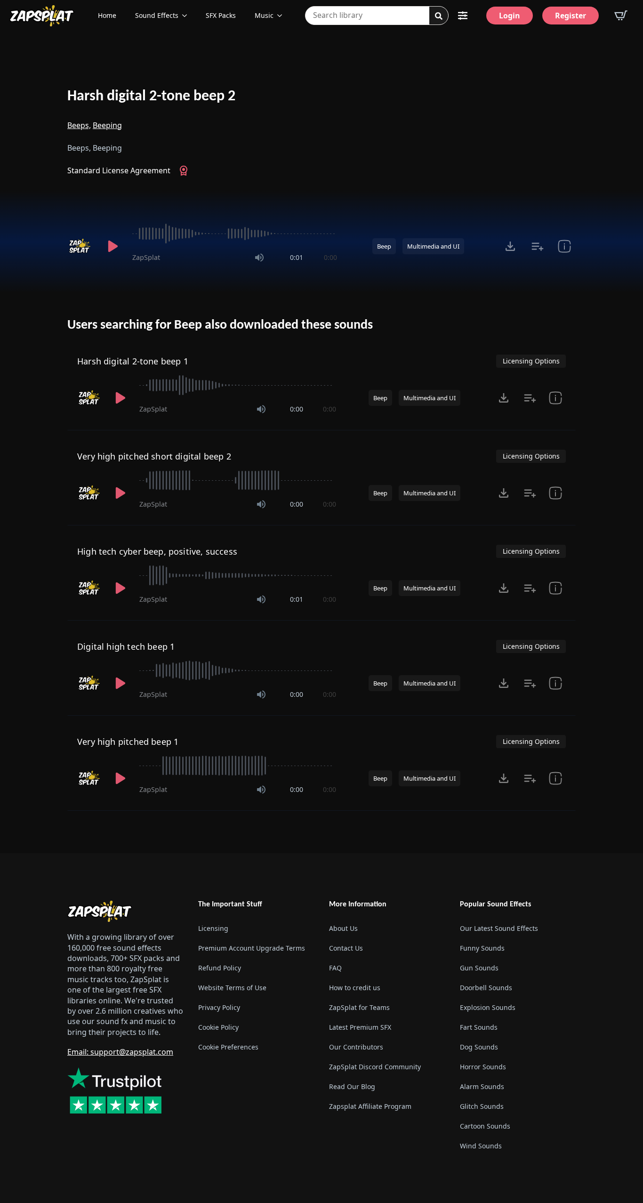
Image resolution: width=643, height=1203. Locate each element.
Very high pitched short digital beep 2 (154, 456)
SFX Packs (221, 15)
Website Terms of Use (232, 987)
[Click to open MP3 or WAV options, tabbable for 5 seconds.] (510, 246)
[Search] (438, 16)
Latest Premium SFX (360, 1027)
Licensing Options (531, 360)
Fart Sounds (479, 1027)
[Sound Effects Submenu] (187, 15)
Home (107, 15)
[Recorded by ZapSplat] (80, 246)
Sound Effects (156, 15)
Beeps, (79, 125)
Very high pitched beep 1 (127, 741)
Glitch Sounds (482, 1106)
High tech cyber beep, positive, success (157, 551)
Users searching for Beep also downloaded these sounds (220, 325)
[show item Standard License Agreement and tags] (564, 246)
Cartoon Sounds (485, 1126)
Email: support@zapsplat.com (120, 1052)
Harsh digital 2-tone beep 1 (132, 361)
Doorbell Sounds (486, 987)
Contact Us (346, 948)
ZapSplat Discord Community (375, 1066)
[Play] (112, 246)
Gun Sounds (479, 967)
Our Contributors (356, 1046)
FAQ (335, 967)
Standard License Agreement (118, 170)
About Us (343, 928)
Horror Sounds (483, 1066)
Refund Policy (219, 967)
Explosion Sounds (487, 1007)
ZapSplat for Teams (359, 1007)
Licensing (213, 928)
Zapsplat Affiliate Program (370, 1106)
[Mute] (259, 257)
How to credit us (354, 987)
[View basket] (621, 15)
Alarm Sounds (482, 1086)
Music (264, 15)
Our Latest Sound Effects (499, 928)
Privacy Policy (219, 1007)
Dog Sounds (479, 1046)
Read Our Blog (352, 1086)
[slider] (234, 233)
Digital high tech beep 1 (126, 646)
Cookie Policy (218, 1027)
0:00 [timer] (330, 257)
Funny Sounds (482, 948)
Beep (384, 246)
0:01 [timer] (296, 257)
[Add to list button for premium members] (537, 246)
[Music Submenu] (282, 15)
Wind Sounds (481, 1145)
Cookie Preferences (228, 1046)
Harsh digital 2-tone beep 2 (151, 96)
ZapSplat (146, 257)
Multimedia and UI (433, 246)
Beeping (107, 125)
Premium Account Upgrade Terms (251, 948)
